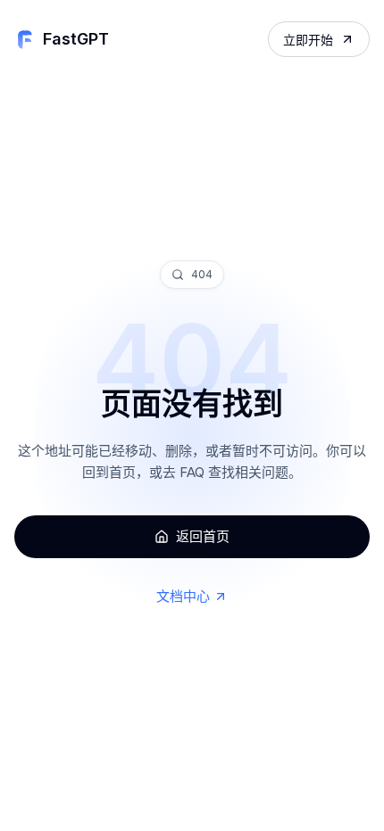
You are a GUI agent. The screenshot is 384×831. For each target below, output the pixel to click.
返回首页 (203, 536)
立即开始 (308, 39)
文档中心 (183, 596)
